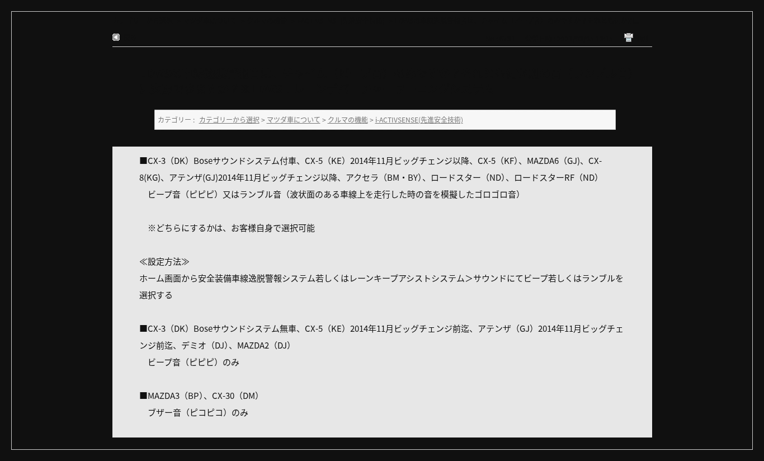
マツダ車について (210, 20)
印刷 (641, 38)
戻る (130, 37)
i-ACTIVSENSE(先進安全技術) (341, 20)
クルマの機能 (267, 20)
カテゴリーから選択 (142, 20)
